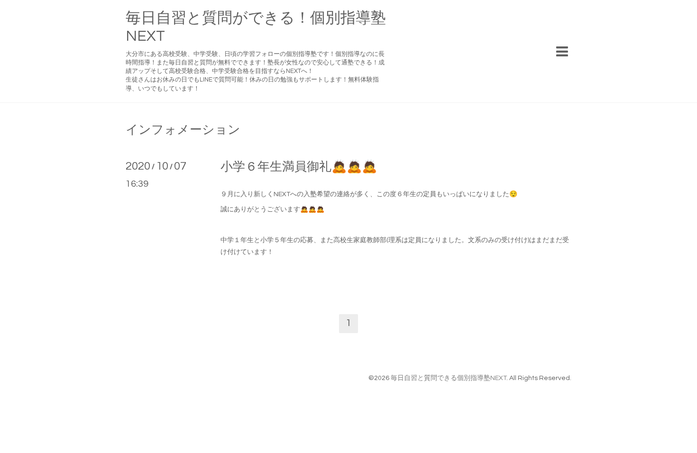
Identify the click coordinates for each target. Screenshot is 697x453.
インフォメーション (183, 130)
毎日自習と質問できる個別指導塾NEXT (448, 378)
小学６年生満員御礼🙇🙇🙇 (298, 167)
